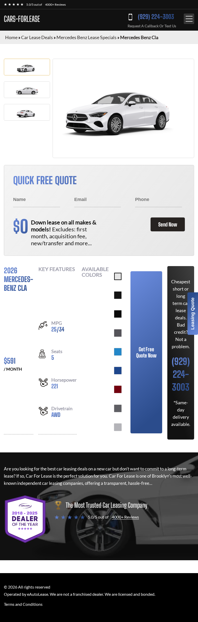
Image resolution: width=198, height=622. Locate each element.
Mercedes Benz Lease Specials (86, 37)
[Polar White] (117, 276)
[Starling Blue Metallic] (117, 370)
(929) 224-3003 (156, 16)
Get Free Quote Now (146, 352)
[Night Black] (117, 314)
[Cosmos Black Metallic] (117, 295)
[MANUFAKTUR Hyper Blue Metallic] (117, 351)
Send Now (167, 224)
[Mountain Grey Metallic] (117, 333)
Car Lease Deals (37, 37)
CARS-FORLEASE (22, 18)
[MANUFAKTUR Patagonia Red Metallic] (117, 389)
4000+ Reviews (55, 4)
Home (11, 37)
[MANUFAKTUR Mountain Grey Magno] (117, 408)
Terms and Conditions (23, 604)
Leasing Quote (192, 313)
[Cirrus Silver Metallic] (117, 427)
